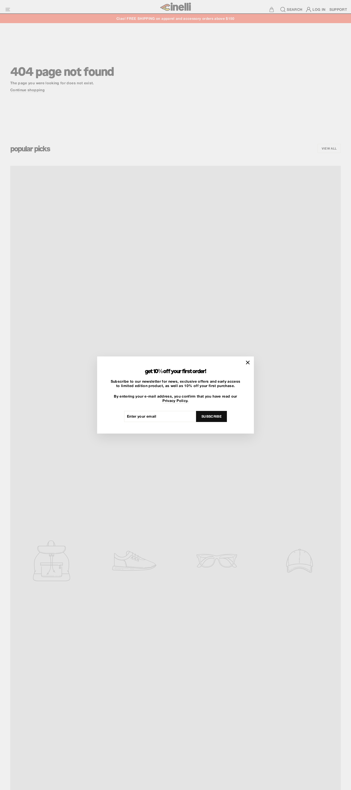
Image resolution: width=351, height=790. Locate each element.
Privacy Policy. (175, 401)
